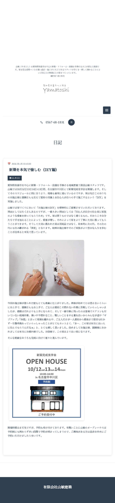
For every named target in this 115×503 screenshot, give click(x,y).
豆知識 (57, 176)
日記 (57, 142)
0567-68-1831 (55, 122)
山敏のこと (57, 149)
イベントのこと (57, 156)
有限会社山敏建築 (57, 487)
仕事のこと (57, 162)
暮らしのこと (57, 169)
